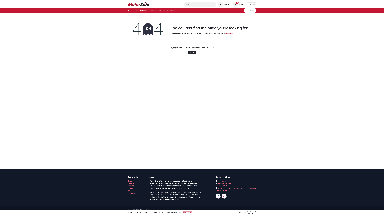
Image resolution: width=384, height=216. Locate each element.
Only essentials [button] (243, 213)
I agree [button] (253, 213)
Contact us (132, 193)
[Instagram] (224, 196)
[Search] (213, 4)
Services (131, 188)
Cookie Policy (187, 213)
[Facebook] (218, 196)
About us (131, 183)
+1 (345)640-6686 (225, 186)
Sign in (252, 4)
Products (131, 186)
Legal (130, 191)
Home (192, 53)
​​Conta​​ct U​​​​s (250, 11)
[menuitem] (131, 10)
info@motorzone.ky (225, 183)
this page (229, 33)
